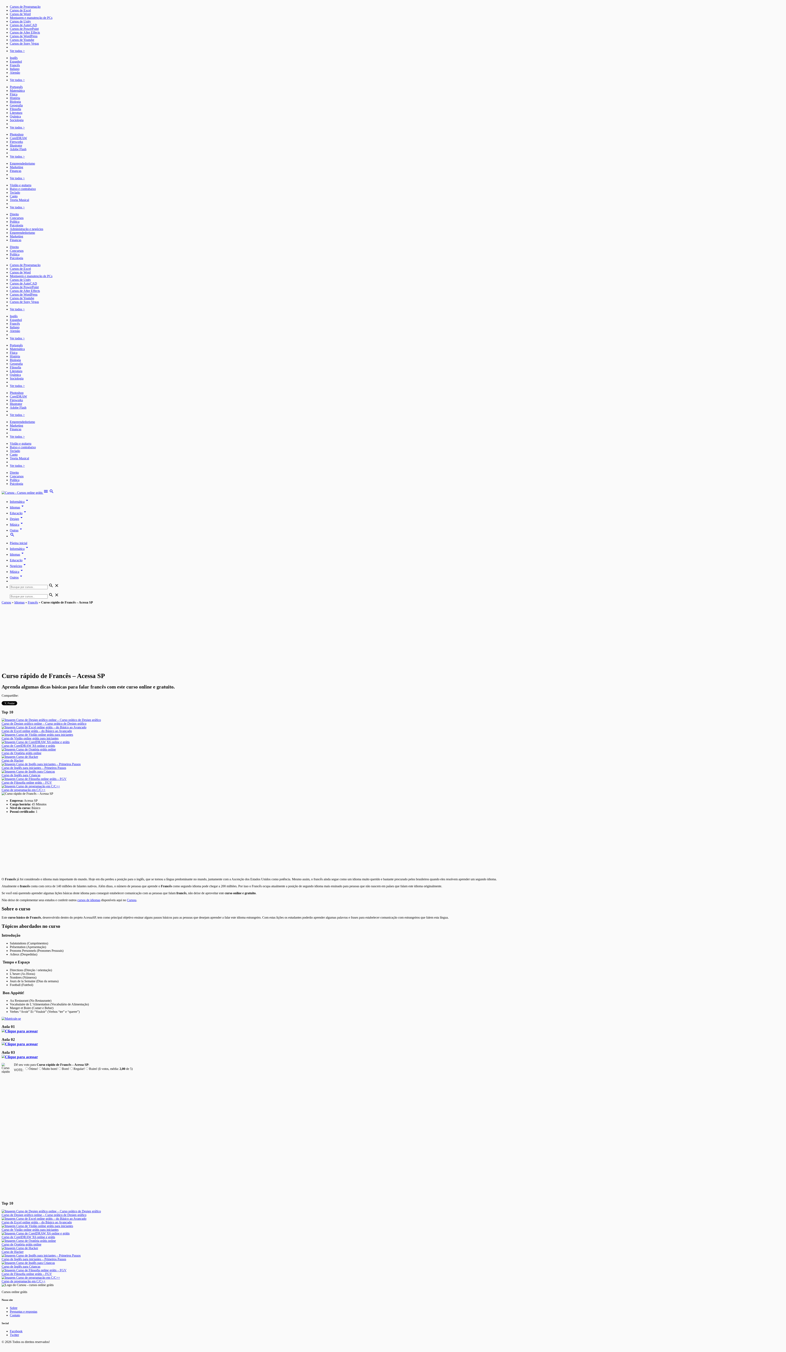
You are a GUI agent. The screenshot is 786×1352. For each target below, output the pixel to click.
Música (17, 524)
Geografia (16, 105)
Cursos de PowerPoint (24, 29)
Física (13, 94)
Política (14, 221)
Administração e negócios (26, 229)
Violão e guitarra (20, 185)
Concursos (17, 218)
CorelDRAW (18, 138)
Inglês (14, 58)
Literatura (16, 112)
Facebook (16, 1331)
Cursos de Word (20, 14)
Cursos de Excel (20, 10)
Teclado (15, 192)
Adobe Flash (18, 149)
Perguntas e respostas (23, 1311)
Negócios (18, 566)
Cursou (6, 602)
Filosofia (15, 109)
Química (15, 116)
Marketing (16, 167)
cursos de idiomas (88, 900)
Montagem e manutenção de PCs (31, 17)
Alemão (15, 72)
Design (17, 519)
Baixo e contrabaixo (23, 189)
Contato (15, 1315)
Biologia (15, 101)
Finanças (15, 171)
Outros (17, 577)
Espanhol (16, 61)
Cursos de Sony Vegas (24, 43)
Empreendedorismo (22, 163)
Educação (18, 513)
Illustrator (16, 145)
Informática (19, 501)
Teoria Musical (19, 200)
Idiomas (17, 507)
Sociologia (17, 120)
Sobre (13, 1308)
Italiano (14, 69)
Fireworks (16, 142)
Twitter (14, 1335)
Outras (16, 530)
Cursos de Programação (25, 6)
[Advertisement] (393, 635)
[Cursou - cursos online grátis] (22, 492)
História (15, 98)
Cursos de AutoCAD (23, 25)
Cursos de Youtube (22, 40)
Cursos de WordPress (23, 36)
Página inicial (18, 543)
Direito (14, 214)
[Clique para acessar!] (20, 1031)
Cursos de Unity (20, 21)
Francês (15, 65)
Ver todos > (17, 51)
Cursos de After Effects (25, 32)
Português (16, 87)
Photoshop (17, 134)
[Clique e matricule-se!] (11, 1018)
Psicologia (16, 225)
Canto (14, 196)
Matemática (17, 90)
